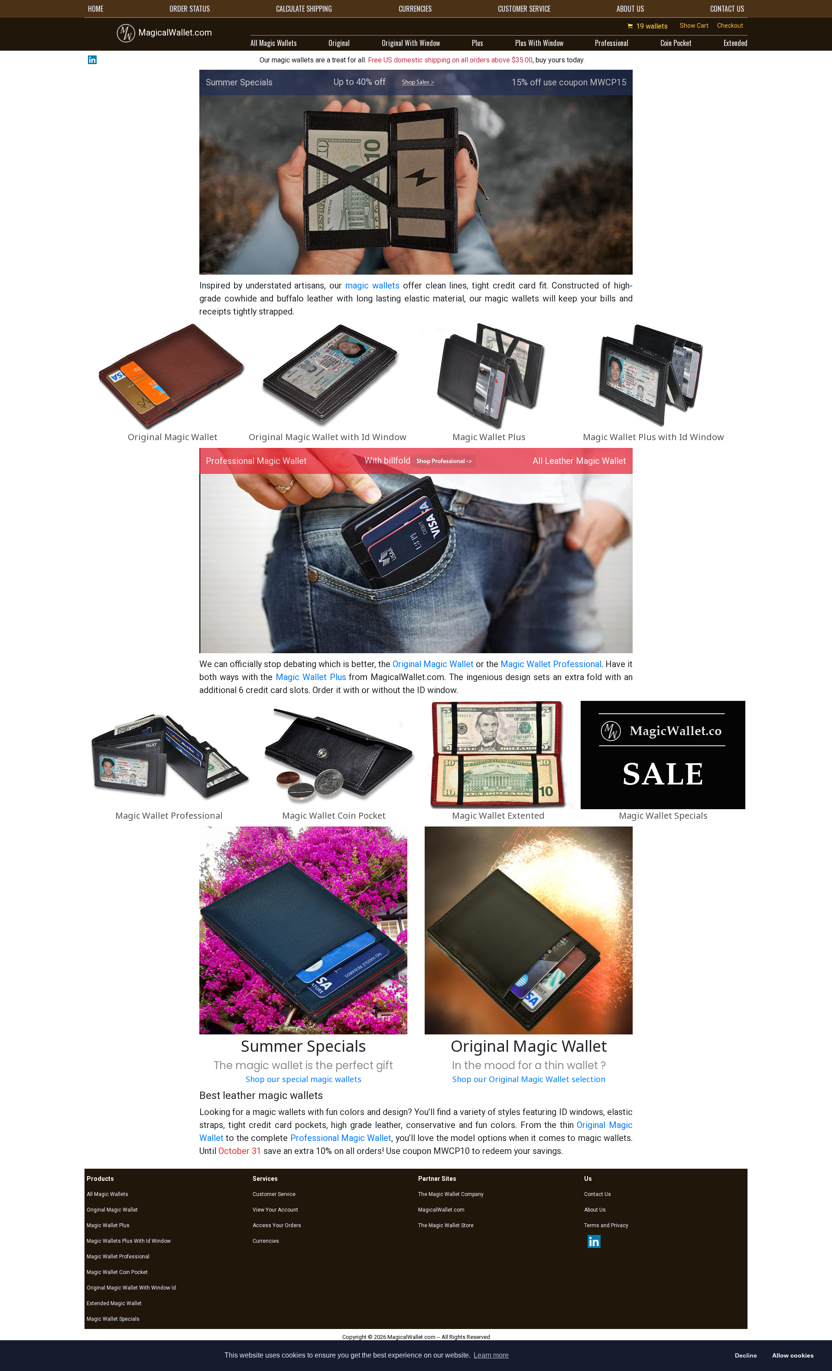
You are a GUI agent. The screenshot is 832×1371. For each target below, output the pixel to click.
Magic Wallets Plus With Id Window (129, 1241)
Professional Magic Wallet (341, 1138)
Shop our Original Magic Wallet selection (528, 1079)
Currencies (266, 1241)
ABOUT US (630, 8)
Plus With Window (539, 43)
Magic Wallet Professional (550, 664)
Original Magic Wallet (173, 437)
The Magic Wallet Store (446, 1225)
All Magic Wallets (273, 43)
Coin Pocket (676, 43)
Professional (611, 43)
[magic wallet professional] (442, 460)
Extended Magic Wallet (114, 1303)
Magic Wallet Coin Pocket (334, 815)
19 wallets (652, 26)
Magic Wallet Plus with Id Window (653, 437)
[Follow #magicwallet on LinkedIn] (90, 59)
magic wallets (372, 285)
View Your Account (275, 1210)
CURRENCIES (415, 8)
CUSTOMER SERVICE (524, 8)
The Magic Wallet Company (451, 1194)
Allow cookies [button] (793, 1355)
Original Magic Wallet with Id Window (327, 437)
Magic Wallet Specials (663, 815)
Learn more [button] (491, 1355)
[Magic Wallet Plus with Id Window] (653, 376)
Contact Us (597, 1194)
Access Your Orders (277, 1225)
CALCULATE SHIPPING (304, 8)
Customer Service (274, 1194)
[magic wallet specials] (418, 82)
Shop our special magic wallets (303, 1079)
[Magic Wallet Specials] (663, 754)
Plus (477, 43)
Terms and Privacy (606, 1225)
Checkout (730, 25)
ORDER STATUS (189, 8)
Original (339, 43)
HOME (95, 8)
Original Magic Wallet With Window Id (131, 1288)
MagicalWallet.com (174, 32)
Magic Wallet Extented (498, 815)
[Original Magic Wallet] (172, 376)
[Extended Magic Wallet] (498, 754)
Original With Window (411, 43)
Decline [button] (746, 1355)
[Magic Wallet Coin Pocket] (333, 754)
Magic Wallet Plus (489, 437)
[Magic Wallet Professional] (169, 754)
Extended (736, 43)
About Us (595, 1210)
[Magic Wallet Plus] (488, 376)
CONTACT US (727, 8)
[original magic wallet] (529, 930)
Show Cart (694, 25)
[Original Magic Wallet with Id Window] (327, 376)
